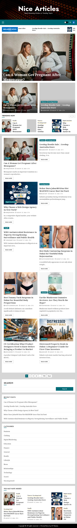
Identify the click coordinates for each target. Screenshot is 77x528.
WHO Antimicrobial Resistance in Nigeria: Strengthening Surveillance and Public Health (20, 235)
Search (8, 383)
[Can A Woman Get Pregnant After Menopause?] (38, 60)
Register (73, 22)
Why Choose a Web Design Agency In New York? (42, 128)
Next (49, 376)
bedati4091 (44, 194)
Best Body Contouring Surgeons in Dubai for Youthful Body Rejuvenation (55, 254)
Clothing (7, 436)
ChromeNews (44, 526)
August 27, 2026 (21, 110)
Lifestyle (7, 460)
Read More (8, 178)
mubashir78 (45, 110)
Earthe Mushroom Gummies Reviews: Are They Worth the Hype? (53, 300)
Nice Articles (38, 9)
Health (6, 70)
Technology (8, 473)
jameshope (44, 352)
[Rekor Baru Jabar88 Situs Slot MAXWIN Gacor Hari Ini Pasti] (56, 125)
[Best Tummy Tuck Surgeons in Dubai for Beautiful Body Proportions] (21, 283)
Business (8, 339)
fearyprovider (45, 305)
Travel (6, 477)
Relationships (8, 468)
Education (7, 444)
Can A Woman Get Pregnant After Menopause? (32, 77)
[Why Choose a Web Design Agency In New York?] (31, 125)
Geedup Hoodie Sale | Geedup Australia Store (55, 106)
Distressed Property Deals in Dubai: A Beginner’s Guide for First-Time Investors (54, 347)
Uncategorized (52, 102)
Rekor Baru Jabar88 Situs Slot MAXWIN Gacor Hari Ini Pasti (67, 128)
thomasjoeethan (10, 240)
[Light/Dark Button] (66, 22)
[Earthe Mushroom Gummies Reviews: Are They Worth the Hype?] (56, 283)
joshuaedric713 (10, 352)
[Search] (70, 22)
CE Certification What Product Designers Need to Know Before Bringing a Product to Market (19, 347)
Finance (44, 102)
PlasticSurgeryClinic (47, 259)
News (6, 464)
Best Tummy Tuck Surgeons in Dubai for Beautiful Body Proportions (18, 300)
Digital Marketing (42, 120)
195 (44, 376)
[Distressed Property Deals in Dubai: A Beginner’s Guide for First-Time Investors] (56, 330)
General (44, 292)
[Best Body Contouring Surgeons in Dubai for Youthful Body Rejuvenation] (56, 237)
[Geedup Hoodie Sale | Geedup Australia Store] (57, 98)
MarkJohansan (9, 110)
